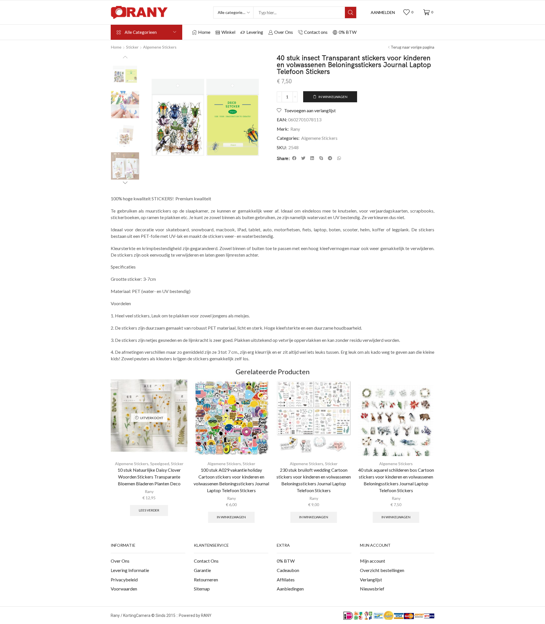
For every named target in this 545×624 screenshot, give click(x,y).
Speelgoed (159, 463)
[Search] (350, 12)
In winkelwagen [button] (231, 517)
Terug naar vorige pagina (412, 47)
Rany (295, 129)
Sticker (132, 47)
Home (116, 47)
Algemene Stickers (160, 47)
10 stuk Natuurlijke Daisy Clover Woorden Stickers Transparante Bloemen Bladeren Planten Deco (149, 476)
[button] (383, 12)
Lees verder (149, 510)
